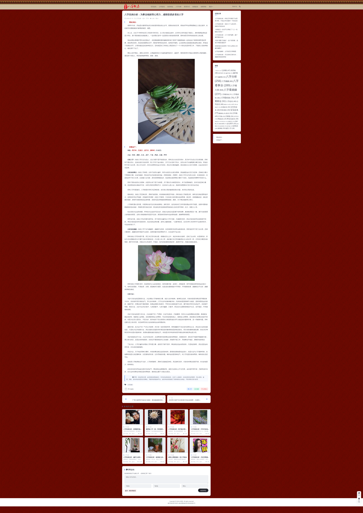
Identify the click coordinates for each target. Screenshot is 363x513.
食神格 (221, 128)
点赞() (205, 389)
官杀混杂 (225, 110)
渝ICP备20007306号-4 (173, 503)
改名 (229, 113)
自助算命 (203, 6)
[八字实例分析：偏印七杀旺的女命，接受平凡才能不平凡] (132, 445)
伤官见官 (221, 73)
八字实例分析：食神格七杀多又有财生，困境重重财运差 (155, 458)
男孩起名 (222, 119)
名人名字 (232, 104)
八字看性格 (226, 94)
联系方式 (187, 6)
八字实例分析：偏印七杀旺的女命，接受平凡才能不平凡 (132, 458)
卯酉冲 (226, 104)
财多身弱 (222, 123)
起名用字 (231, 124)
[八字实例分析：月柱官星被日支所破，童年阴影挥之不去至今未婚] (200, 445)
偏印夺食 (229, 73)
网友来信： (219, 137)
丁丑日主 (218, 70)
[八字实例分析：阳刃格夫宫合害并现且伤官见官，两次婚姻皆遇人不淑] (177, 417)
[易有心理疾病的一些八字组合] (177, 445)
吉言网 (181, 501)
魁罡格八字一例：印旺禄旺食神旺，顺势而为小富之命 (155, 430)
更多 (210, 6)
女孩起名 (225, 107)
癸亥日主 (218, 121)
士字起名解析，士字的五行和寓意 (225, 51)
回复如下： (219, 140)
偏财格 (222, 77)
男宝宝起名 (232, 119)
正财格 (229, 116)
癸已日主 (224, 121)
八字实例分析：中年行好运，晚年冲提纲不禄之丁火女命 (200, 430)
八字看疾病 (227, 97)
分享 (190, 389)
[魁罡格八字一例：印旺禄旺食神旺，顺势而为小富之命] (155, 417)
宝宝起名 (153, 6)
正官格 (221, 116)
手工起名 (131, 389)
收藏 (197, 389)
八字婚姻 (227, 81)
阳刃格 (229, 126)
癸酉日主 (231, 121)
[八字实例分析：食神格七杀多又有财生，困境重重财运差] (155, 445)
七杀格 (225, 70)
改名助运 (170, 6)
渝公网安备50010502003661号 (187, 503)
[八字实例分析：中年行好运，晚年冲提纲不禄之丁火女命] (200, 417)
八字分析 (178, 6)
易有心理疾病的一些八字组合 (177, 457)
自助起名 (195, 6)
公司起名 (162, 6)
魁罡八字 (230, 128)
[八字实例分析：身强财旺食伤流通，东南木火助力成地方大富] (132, 417)
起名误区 (223, 126)
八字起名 (231, 101)
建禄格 (222, 113)
